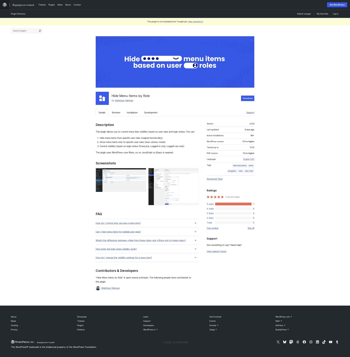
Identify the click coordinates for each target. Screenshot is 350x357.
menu (251, 165)
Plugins (80, 325)
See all (251, 228)
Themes (80, 321)
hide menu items (240, 165)
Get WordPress (337, 5)
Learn (145, 317)
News (13, 321)
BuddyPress (282, 329)
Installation (132, 112)
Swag (213, 329)
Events (212, 321)
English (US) (248, 159)
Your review (212, 228)
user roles (249, 171)
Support (250, 112)
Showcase (82, 317)
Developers (148, 325)
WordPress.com (284, 317)
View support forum (216, 251)
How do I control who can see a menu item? (118, 223)
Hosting (14, 325)
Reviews (116, 112)
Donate (213, 325)
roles (240, 171)
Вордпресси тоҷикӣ (45, 342)
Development (151, 112)
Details (102, 112)
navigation (232, 171)
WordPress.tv (150, 329)
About (13, 317)
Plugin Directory (18, 14)
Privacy (14, 329)
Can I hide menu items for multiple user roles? (118, 232)
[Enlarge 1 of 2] (142, 171)
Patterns (81, 329)
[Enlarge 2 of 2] (195, 171)
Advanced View (215, 178)
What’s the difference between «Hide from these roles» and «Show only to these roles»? (141, 240)
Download (248, 98)
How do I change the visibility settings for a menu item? (124, 257)
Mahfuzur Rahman (124, 100)
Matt (279, 321)
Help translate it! (195, 21)
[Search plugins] (40, 30)
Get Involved (215, 317)
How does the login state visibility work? (116, 249)
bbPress (280, 325)
